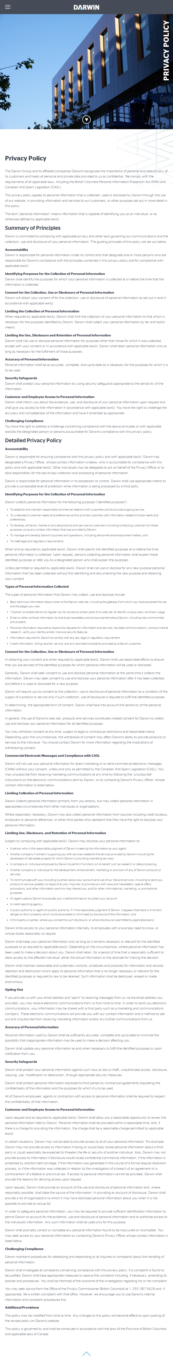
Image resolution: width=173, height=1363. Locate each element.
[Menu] (7, 7)
